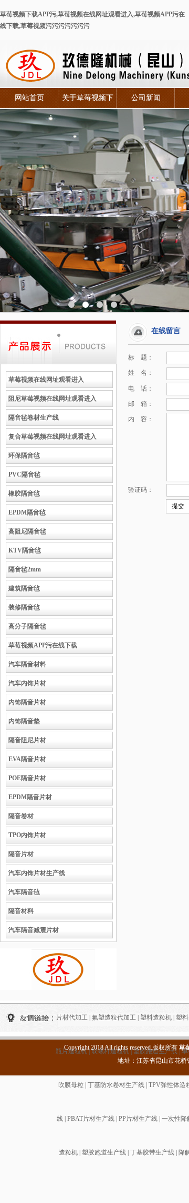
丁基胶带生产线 (152, 1152)
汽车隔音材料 (27, 664)
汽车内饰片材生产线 (36, 873)
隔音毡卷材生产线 (33, 417)
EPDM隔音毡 (27, 512)
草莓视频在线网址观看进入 (46, 379)
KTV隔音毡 (24, 550)
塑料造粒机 (156, 1017)
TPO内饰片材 (27, 835)
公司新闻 (146, 98)
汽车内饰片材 (27, 683)
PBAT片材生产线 (90, 1118)
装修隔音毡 (24, 607)
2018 (97, 1047)
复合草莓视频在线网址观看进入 (52, 436)
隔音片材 (21, 854)
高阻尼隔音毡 (27, 531)
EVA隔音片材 (27, 759)
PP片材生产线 (138, 1118)
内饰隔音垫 (24, 721)
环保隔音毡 (24, 455)
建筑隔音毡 (24, 588)
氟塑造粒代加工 (114, 1017)
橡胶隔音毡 (24, 493)
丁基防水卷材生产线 (116, 1085)
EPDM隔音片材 (30, 797)
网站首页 (29, 98)
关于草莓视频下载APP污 (87, 101)
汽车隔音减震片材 (33, 930)
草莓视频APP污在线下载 (42, 645)
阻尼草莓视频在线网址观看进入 (52, 398)
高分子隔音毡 (27, 626)
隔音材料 (21, 911)
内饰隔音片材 (27, 702)
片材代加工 (72, 1017)
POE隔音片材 (27, 778)
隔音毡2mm (24, 569)
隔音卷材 (21, 816)
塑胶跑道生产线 (104, 1152)
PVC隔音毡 (24, 474)
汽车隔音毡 (24, 892)
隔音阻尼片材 (27, 740)
